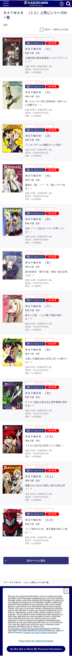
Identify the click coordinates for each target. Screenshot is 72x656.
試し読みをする (37, 43)
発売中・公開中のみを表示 (57, 29)
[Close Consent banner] (66, 590)
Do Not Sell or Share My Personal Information (28, 628)
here (21, 608)
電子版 (51, 43)
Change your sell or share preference (40, 633)
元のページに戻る (36, 560)
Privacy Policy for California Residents (36, 641)
